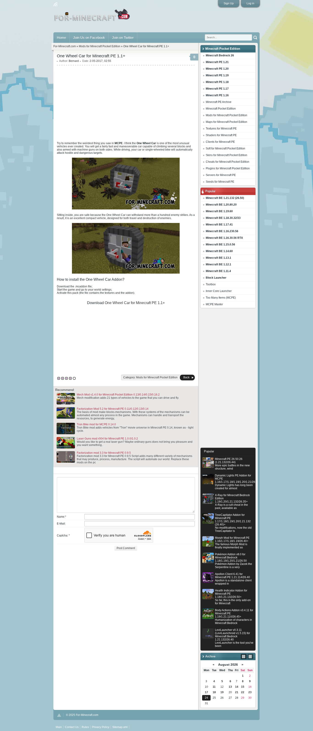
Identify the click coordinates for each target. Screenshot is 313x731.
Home (61, 37)
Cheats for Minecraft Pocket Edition (227, 161)
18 (214, 692)
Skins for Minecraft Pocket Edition (226, 155)
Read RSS (55, 4)
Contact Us (72, 727)
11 (214, 686)
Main (92, 17)
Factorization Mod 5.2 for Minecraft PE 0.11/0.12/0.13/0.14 (112, 408)
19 (222, 692)
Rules (85, 727)
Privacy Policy (100, 727)
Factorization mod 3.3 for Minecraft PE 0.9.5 (104, 452)
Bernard (74, 61)
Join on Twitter (123, 37)
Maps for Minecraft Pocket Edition (226, 122)
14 (236, 686)
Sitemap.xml (120, 727)
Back (186, 377)
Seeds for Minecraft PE (220, 181)
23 (250, 692)
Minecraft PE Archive (218, 102)
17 (206, 692)
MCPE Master (214, 304)
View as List (250, 656)
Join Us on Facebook (89, 37)
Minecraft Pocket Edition (221, 108)
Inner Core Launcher (219, 291)
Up (59, 715)
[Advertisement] (227, 379)
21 (236, 692)
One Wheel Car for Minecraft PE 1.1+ (135, 303)
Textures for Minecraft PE (221, 128)
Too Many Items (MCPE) (221, 297)
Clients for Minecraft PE (220, 141)
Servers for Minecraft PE (221, 175)
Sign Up (229, 3)
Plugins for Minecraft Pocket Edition (228, 168)
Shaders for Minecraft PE (221, 135)
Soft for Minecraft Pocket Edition (225, 148)
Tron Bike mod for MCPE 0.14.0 (96, 424)
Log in (250, 3)
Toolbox (211, 284)
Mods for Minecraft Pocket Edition (226, 115)
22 (242, 692)
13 (230, 686)
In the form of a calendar (244, 656)
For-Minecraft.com (64, 46)
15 (242, 686)
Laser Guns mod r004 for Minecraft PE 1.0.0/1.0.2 (107, 438)
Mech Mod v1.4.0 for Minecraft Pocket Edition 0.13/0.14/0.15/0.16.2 (118, 394)
